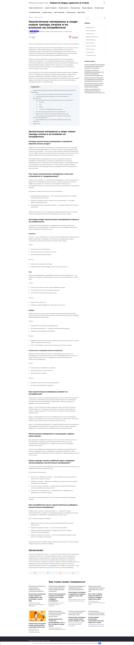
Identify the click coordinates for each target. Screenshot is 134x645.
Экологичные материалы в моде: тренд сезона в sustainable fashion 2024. (37, 625)
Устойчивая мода (34, 12)
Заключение (36, 123)
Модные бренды (87, 8)
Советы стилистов (51, 8)
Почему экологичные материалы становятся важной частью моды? (54, 94)
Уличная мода (70, 12)
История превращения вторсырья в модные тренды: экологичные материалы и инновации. (94, 66)
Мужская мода (75, 8)
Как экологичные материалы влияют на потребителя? (50, 111)
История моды (99, 8)
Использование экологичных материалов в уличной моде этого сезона (96, 620)
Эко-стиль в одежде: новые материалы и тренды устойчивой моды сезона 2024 (95, 596)
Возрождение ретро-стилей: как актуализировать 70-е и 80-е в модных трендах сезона (57, 622)
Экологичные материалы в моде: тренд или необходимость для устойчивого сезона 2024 (37, 597)
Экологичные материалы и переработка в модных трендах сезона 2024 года (76, 595)
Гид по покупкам (59, 12)
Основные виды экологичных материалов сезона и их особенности (54, 100)
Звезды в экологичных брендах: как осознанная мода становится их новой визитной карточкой (94, 79)
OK (99, 643)
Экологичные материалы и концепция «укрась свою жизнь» (52, 113)
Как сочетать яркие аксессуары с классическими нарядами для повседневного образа (94, 85)
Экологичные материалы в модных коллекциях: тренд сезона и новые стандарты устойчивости (57, 597)
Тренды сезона (47, 12)
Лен (40, 104)
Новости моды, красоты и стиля (69, 2)
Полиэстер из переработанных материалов (51, 109)
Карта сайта (81, 12)
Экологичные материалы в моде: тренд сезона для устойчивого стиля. (76, 619)
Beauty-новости (64, 8)
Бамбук (41, 107)
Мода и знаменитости (36, 8)
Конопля (41, 102)
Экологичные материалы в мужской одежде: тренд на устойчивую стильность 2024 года (94, 91)
